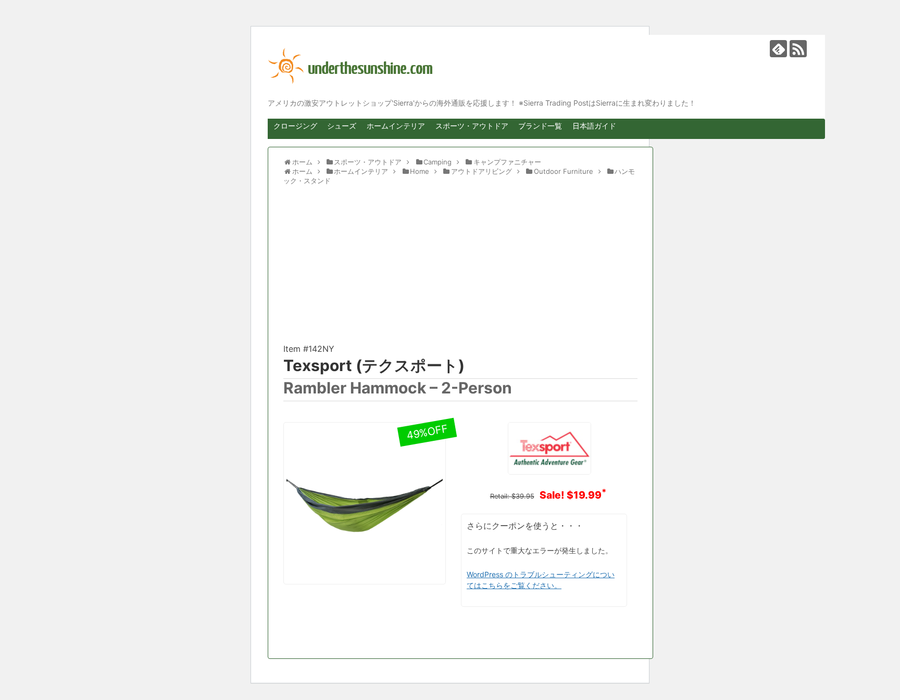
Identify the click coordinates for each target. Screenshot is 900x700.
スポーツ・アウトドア (471, 125)
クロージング (295, 125)
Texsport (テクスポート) (374, 365)
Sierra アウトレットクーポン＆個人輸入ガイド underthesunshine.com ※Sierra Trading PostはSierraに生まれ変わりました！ (538, 66)
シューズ (341, 125)
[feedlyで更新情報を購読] (778, 48)
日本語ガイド (594, 125)
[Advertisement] (460, 269)
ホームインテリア (396, 125)
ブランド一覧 (540, 125)
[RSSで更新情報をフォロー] (798, 48)
